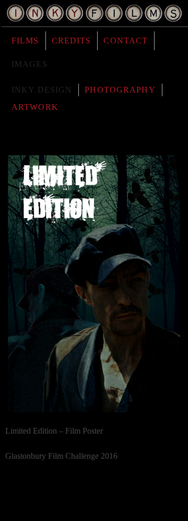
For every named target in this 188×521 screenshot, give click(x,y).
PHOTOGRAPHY (120, 89)
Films (25, 40)
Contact (125, 40)
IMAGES (29, 64)
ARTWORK (34, 107)
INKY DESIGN (41, 89)
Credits (71, 40)
